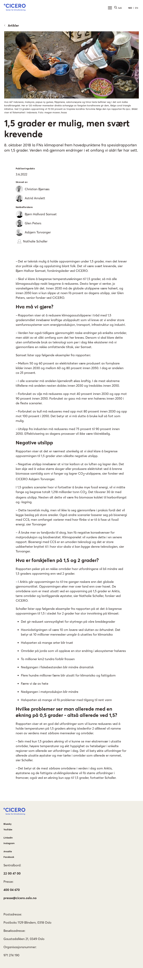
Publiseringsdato (25, 168)
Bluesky (7, 824)
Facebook (8, 857)
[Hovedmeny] (109, 7)
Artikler (13, 25)
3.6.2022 (21, 174)
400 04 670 (11, 890)
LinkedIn (8, 837)
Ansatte (7, 851)
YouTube (7, 829)
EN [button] (136, 7)
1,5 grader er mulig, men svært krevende (67, 128)
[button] (15, 8)
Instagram (9, 843)
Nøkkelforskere (24, 207)
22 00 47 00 (12, 873)
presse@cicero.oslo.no (20, 898)
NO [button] (130, 7)
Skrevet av (22, 182)
